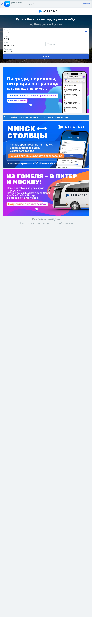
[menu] (4, 11)
